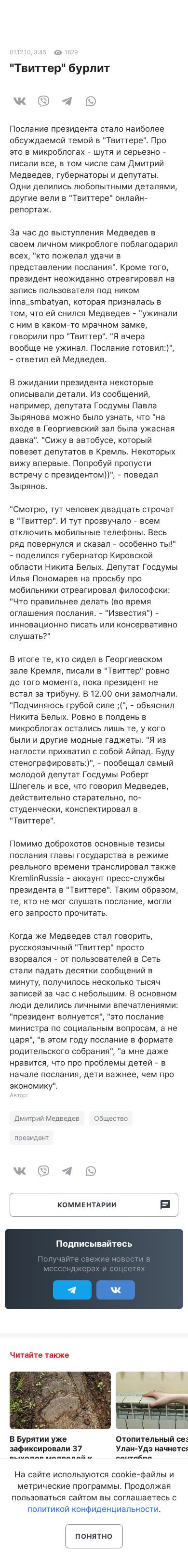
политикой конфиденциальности (93, 1509)
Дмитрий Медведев (47, 1118)
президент (31, 1137)
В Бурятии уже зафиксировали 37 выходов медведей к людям (51, 1453)
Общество (111, 1118)
